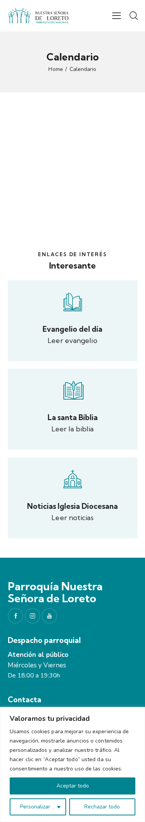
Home (55, 69)
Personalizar (35, 806)
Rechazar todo (102, 806)
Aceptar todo (72, 785)
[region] (72, 764)
